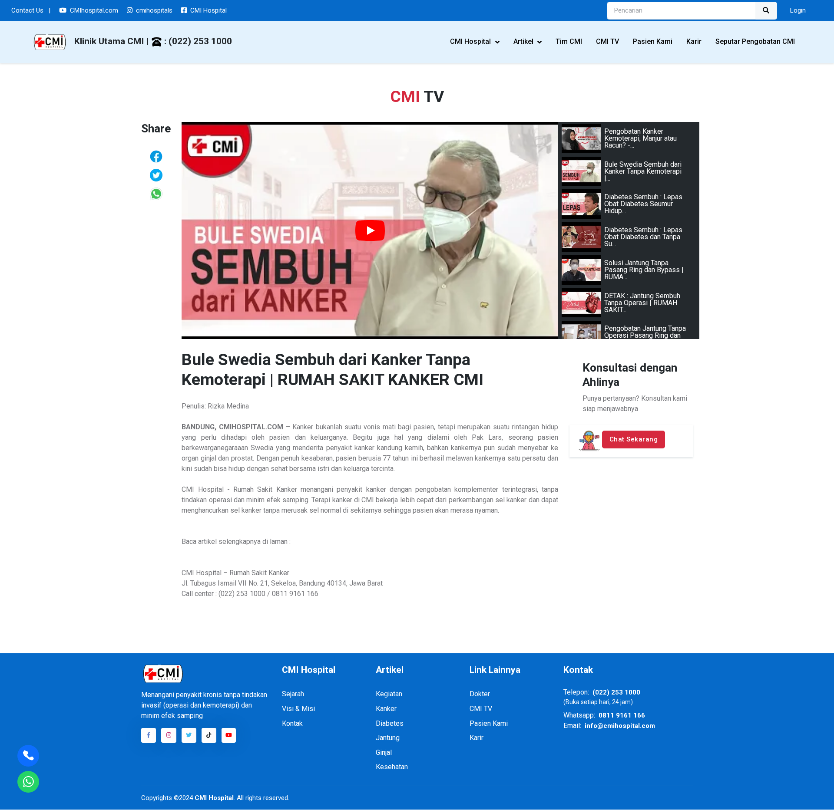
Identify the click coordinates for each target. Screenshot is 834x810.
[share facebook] (156, 156)
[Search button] (766, 11)
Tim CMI (569, 41)
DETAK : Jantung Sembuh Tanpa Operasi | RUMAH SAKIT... (642, 303)
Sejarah (293, 694)
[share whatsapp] (156, 194)
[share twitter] (156, 175)
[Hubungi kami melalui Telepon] (28, 756)
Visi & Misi (298, 709)
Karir (694, 41)
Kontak (292, 723)
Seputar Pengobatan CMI (755, 41)
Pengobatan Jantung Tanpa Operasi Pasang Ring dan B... (645, 335)
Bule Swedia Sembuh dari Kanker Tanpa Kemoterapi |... (643, 171)
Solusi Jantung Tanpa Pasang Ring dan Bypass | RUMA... (644, 270)
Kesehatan (392, 767)
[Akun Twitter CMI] (189, 735)
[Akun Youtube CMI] (229, 735)
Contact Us (30, 10)
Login (798, 10)
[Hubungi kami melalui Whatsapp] (28, 782)
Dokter (480, 694)
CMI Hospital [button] (471, 41)
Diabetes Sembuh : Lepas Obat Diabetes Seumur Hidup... (643, 204)
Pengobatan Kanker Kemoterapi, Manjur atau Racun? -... (640, 138)
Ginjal (384, 752)
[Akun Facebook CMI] (148, 735)
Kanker (386, 709)
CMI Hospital (213, 798)
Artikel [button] (524, 41)
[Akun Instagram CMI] (168, 735)
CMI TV (607, 41)
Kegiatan (389, 694)
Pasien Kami (652, 41)
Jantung (388, 738)
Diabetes (390, 723)
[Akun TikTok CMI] (209, 735)
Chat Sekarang (633, 439)
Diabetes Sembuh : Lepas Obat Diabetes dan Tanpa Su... (643, 237)
